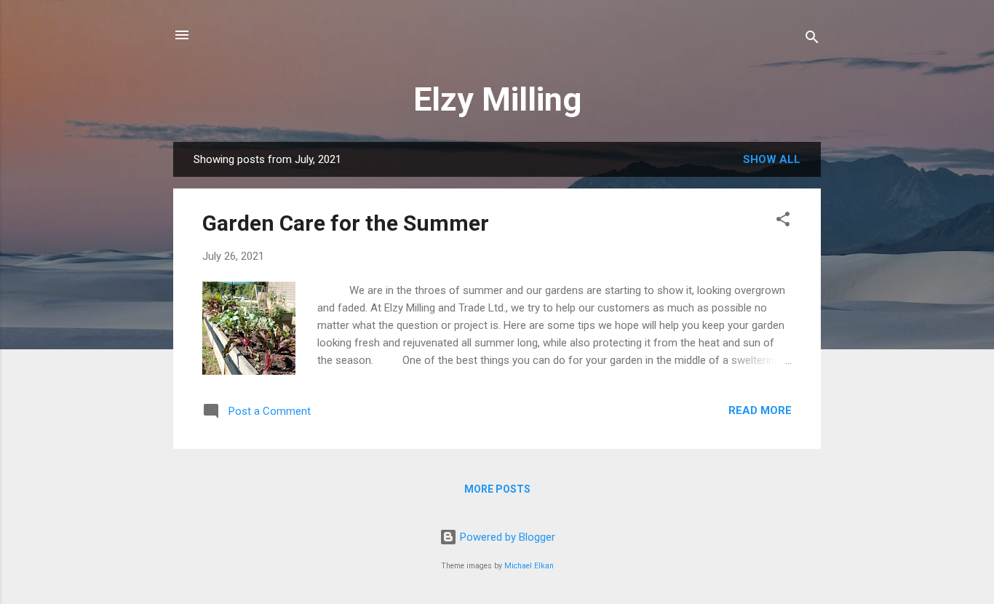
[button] (783, 221)
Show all (771, 159)
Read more (760, 410)
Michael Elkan (529, 566)
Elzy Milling (497, 99)
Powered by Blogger (506, 537)
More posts (497, 489)
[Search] (812, 39)
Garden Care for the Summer (345, 223)
